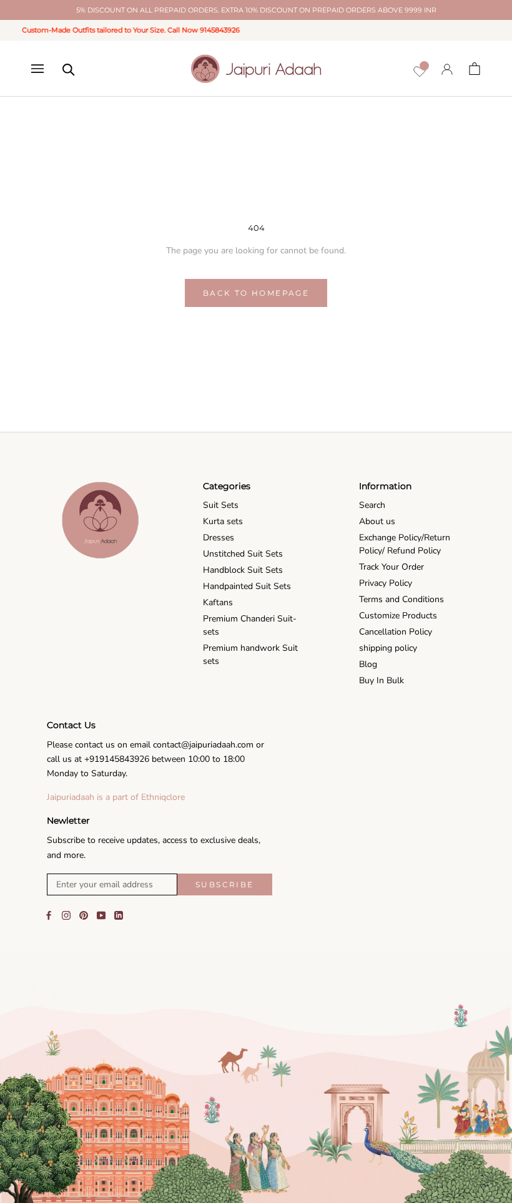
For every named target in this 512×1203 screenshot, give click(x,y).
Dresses (218, 537)
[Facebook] (48, 915)
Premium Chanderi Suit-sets (250, 625)
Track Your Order (391, 567)
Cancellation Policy (395, 632)
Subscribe (224, 884)
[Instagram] (66, 915)
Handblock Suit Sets (243, 570)
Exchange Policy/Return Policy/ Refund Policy (404, 544)
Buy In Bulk (381, 680)
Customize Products (398, 615)
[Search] (68, 68)
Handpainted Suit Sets (247, 586)
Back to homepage (256, 293)
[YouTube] (101, 915)
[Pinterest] (83, 915)
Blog (368, 664)
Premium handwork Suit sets (250, 654)
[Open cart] (474, 68)
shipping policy (388, 648)
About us (377, 521)
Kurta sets (223, 521)
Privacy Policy (385, 583)
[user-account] (447, 68)
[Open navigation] (37, 68)
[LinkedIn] (118, 915)
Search (372, 505)
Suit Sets (221, 505)
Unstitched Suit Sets (243, 554)
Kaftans (218, 602)
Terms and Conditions (401, 599)
